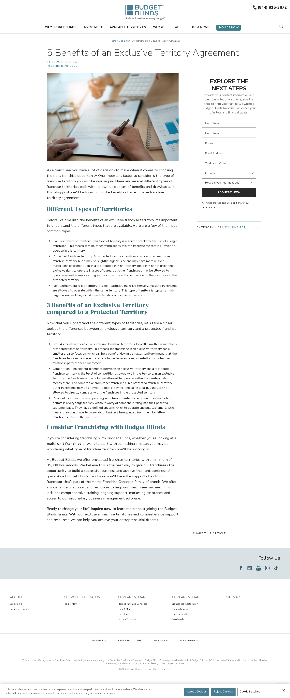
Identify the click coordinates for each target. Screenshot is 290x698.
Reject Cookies (223, 691)
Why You (160, 27)
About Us (17, 597)
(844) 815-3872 (272, 7)
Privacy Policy (98, 640)
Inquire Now (228, 27)
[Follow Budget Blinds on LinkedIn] (250, 568)
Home (113, 40)
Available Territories (128, 27)
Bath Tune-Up (125, 614)
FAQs (177, 27)
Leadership (16, 603)
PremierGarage (180, 609)
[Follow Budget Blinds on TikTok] (276, 568)
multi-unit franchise (64, 443)
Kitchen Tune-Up (127, 619)
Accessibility (160, 640)
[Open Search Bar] (281, 26)
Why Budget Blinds (60, 27)
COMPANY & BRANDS (134, 597)
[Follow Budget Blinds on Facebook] (241, 568)
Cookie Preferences (189, 640)
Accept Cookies (197, 691)
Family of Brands (19, 609)
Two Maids (178, 619)
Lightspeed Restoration (185, 603)
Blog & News (199, 27)
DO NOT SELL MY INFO (129, 640)
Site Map (233, 597)
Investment (93, 27)
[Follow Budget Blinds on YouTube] (258, 568)
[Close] (283, 690)
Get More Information (82, 597)
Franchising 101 (232, 227)
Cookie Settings (250, 691)
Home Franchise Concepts (132, 603)
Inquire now (101, 508)
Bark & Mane (125, 609)
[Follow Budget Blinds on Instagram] (267, 568)
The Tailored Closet (183, 614)
